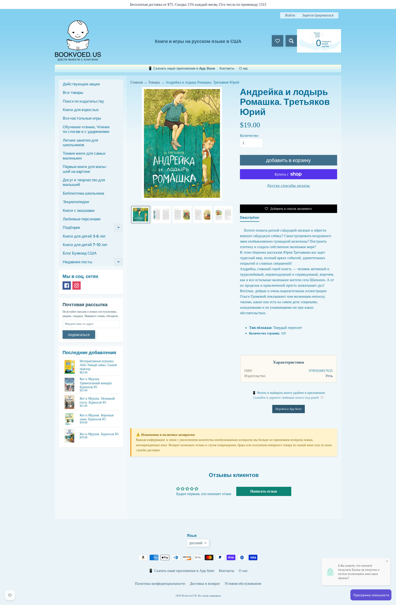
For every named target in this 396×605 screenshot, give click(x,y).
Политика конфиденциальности (160, 583)
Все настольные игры (82, 118)
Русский (196, 543)
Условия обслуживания (243, 583)
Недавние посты (93, 263)
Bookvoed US (189, 595)
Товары (154, 82)
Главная (136, 82)
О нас (243, 68)
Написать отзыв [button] (263, 491)
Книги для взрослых (81, 109)
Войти (290, 15)
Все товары (73, 92)
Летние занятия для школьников (80, 142)
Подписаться (79, 335)
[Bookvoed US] (78, 40)
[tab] (249, 218)
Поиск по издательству (83, 101)
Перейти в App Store (288, 409)
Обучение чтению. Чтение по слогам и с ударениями (86, 129)
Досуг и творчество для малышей (84, 182)
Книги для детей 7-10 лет (85, 244)
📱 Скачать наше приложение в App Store (181, 68)
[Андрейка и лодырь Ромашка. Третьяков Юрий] (140, 214)
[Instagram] (76, 285)
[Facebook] (67, 285)
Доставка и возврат (205, 583)
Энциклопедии (76, 201)
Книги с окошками (79, 210)
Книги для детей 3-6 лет (84, 236)
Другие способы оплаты (288, 186)
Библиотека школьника (83, 193)
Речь (329, 376)
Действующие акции (81, 84)
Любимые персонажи (82, 219)
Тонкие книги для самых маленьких (84, 155)
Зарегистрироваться (317, 15)
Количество (249, 135)
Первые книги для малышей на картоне (85, 169)
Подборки (93, 228)
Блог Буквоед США (79, 253)
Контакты (227, 68)
